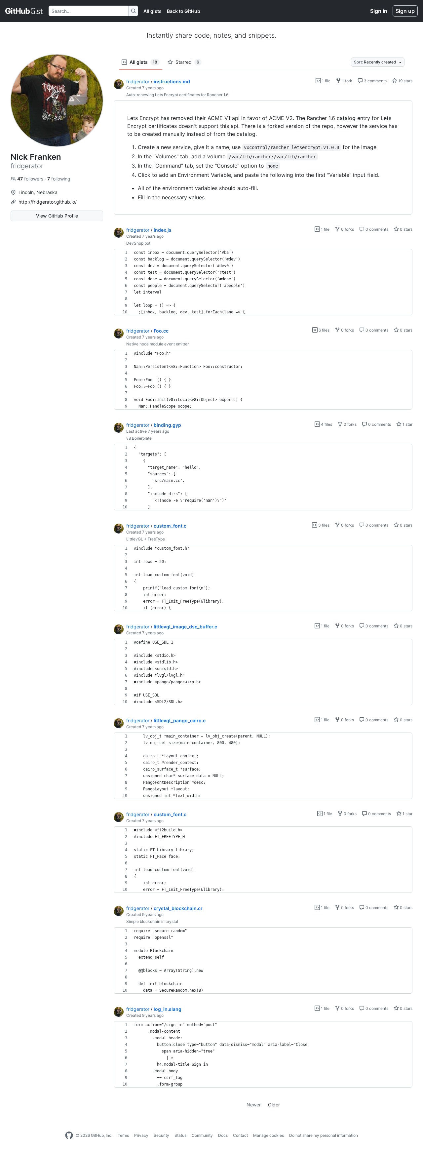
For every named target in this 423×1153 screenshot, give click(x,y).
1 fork (346, 80)
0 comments (376, 229)
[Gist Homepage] (24, 11)
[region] (263, 158)
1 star (407, 424)
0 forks (347, 229)
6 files (323, 330)
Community (202, 1135)
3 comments (375, 80)
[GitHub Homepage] (69, 1135)
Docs (223, 1135)
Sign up (405, 11)
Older (274, 1104)
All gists (152, 11)
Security (161, 1135)
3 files (323, 525)
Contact (240, 1135)
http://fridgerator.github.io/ (48, 202)
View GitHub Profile (57, 216)
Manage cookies (268, 1135)
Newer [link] (254, 1104)
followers (31, 178)
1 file (325, 80)
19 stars (404, 80)
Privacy (141, 1135)
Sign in (378, 11)
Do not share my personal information (323, 1135)
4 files (326, 424)
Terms (123, 1135)
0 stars (405, 229)
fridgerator (137, 81)
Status (180, 1135)
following (58, 178)
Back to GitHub (183, 11)
